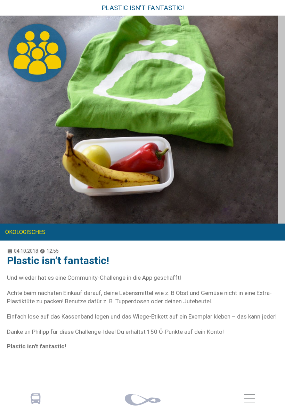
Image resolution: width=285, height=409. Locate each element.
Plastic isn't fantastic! (36, 346)
